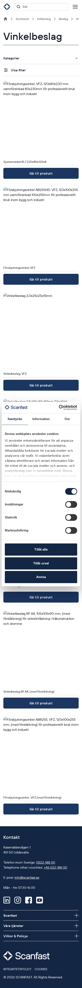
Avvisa (41, 577)
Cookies (41, 969)
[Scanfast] (5, 19)
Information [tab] (41, 419)
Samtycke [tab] (15, 419)
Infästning (44, 18)
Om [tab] (67, 419)
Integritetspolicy (17, 969)
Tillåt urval (41, 563)
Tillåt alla (41, 549)
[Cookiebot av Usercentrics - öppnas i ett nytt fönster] (59, 407)
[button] (41, 58)
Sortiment (22, 18)
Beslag (63, 18)
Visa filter (18, 70)
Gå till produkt (41, 173)
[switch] (71, 504)
